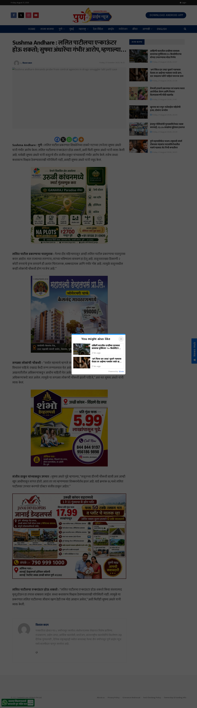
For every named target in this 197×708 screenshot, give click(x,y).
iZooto (121, 371)
